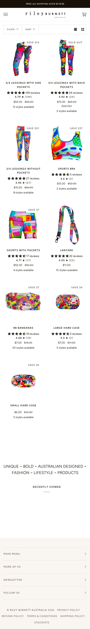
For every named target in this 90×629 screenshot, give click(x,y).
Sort (28, 29)
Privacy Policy (68, 610)
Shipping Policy (72, 616)
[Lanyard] (67, 225)
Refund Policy (13, 616)
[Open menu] (10, 14)
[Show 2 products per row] (82, 29)
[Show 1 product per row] (75, 29)
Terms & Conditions (42, 616)
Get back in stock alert (66, 121)
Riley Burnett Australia (28, 610)
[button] (16, 92)
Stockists (41, 622)
